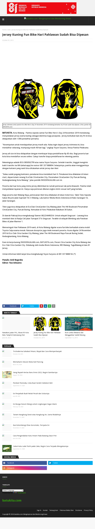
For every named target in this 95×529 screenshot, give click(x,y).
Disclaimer (78, 510)
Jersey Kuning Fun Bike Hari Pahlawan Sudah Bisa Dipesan (47, 334)
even (9, 30)
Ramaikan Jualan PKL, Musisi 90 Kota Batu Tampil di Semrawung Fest (15, 334)
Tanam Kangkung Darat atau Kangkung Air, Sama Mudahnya (37, 415)
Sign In (39, 510)
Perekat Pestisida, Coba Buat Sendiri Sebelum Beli (32, 383)
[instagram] (24, 468)
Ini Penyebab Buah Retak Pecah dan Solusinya (31, 393)
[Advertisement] (47, 60)
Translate (22, 493)
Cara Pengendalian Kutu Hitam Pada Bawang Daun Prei (35, 436)
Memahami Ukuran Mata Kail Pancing (28, 362)
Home (4, 30)
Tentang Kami (53, 510)
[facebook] (24, 463)
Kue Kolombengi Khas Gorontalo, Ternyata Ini (31, 425)
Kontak (45, 510)
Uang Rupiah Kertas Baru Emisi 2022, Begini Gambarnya (35, 372)
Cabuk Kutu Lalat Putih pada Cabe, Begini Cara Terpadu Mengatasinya (40, 446)
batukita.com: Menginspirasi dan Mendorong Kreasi (30, 514)
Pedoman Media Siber (67, 510)
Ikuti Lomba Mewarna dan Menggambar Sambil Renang (75, 334)
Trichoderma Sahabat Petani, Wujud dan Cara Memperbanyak (37, 351)
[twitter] (70, 463)
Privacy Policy (88, 510)
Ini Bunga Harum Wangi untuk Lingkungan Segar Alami (35, 404)
